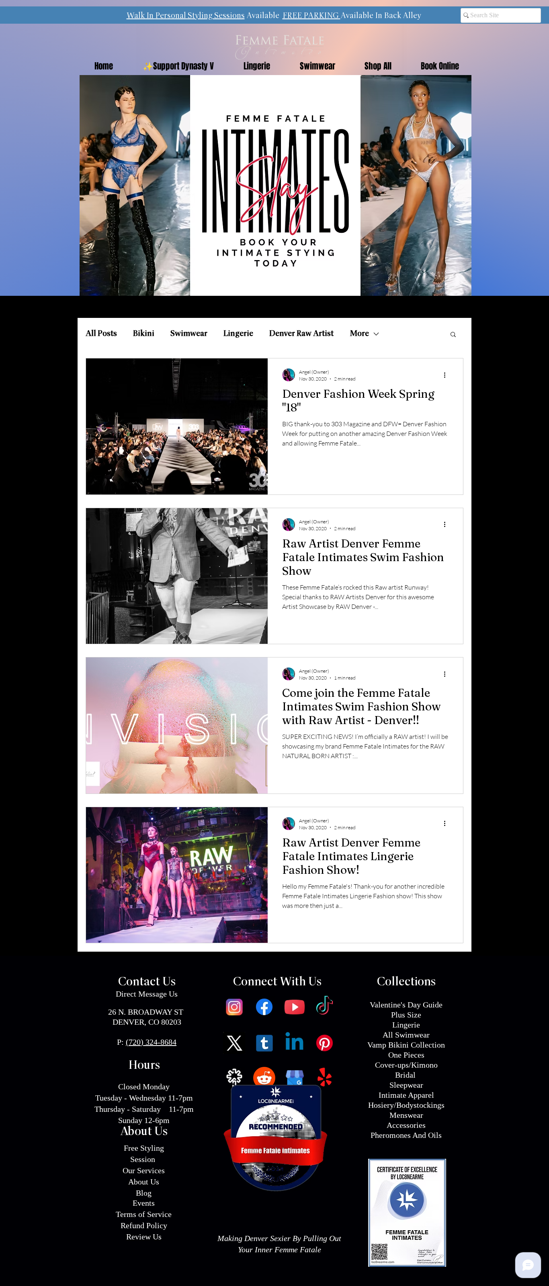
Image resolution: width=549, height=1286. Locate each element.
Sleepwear (406, 1084)
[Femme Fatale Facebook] (264, 1007)
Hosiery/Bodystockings (406, 1105)
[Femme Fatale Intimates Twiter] (234, 1043)
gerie (412, 1024)
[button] (453, 335)
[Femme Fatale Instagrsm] (234, 1007)
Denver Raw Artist (301, 334)
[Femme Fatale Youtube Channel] (294, 1007)
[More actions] (447, 375)
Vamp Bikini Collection (406, 1044)
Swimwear (188, 334)
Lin (398, 1024)
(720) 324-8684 (151, 1042)
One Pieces (406, 1054)
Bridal (406, 1074)
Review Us (144, 1236)
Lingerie (238, 334)
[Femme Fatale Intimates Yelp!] (324, 1078)
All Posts (101, 334)
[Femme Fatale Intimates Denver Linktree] (234, 1078)
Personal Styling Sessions (200, 16)
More (359, 334)
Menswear (406, 1115)
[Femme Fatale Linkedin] (294, 1043)
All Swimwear (406, 1034)
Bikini (143, 334)
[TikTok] (324, 1007)
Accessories (406, 1125)
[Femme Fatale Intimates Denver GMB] (294, 1078)
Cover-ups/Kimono (406, 1064)
